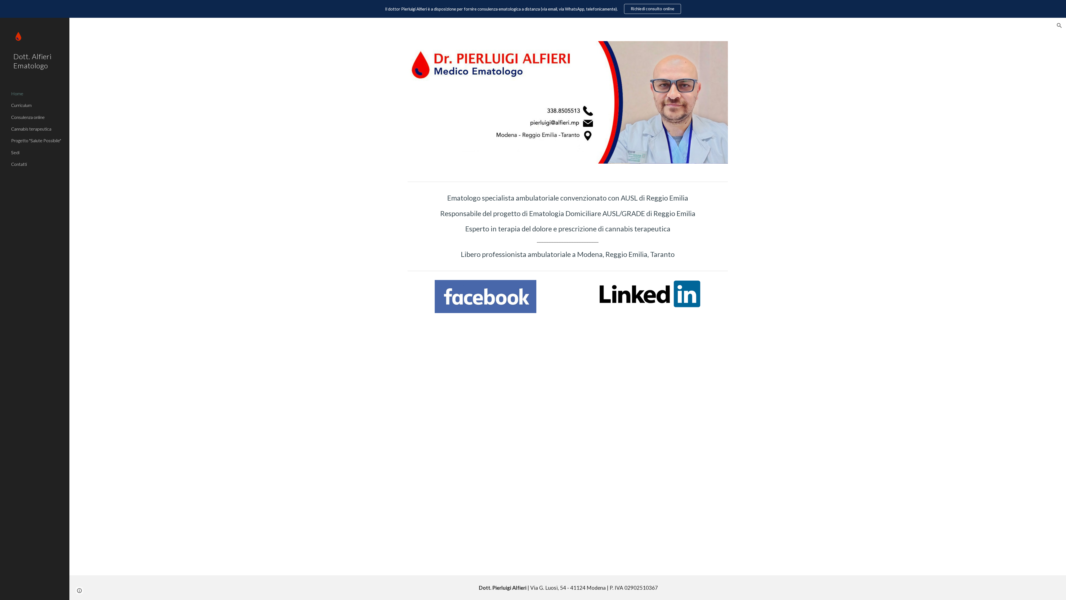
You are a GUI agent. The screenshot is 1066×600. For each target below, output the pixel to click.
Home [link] (17, 93)
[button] (1059, 25)
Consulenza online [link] (28, 117)
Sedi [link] (15, 152)
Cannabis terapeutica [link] (31, 128)
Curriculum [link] (21, 105)
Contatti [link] (19, 164)
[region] (533, 9)
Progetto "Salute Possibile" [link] (36, 140)
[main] (568, 226)
